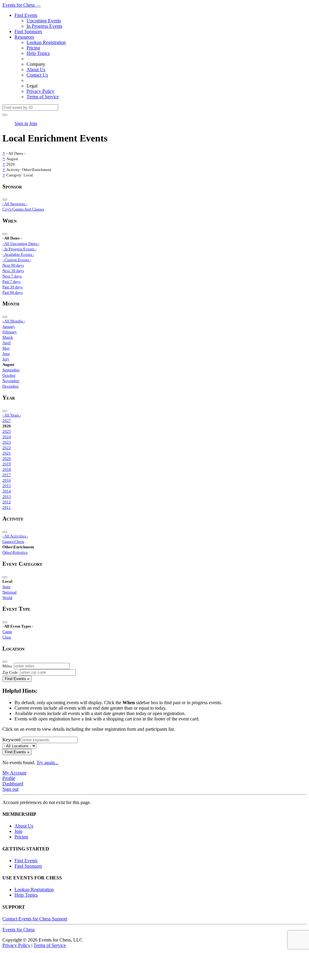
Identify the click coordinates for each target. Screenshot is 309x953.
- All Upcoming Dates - (21, 243)
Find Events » (17, 678)
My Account (14, 772)
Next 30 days (13, 270)
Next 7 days (12, 276)
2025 (6, 431)
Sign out (10, 789)
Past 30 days (12, 287)
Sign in (21, 123)
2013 (6, 496)
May (6, 348)
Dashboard (12, 783)
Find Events (25, 15)
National (9, 592)
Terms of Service (43, 96)
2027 (6, 420)
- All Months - (13, 321)
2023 (6, 442)
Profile (8, 778)
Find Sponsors (28, 31)
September (11, 370)
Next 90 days (13, 265)
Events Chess (18, 929)
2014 (6, 491)
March (7, 337)
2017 (6, 475)
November (10, 380)
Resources (24, 37)
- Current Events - (16, 260)
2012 (6, 502)
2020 (6, 458)
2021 (6, 453)
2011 (6, 507)
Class (6, 637)
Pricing (33, 47)
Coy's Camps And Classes (23, 209)
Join (33, 123)
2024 (6, 437)
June (6, 353)
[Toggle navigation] (38, 7)
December (10, 386)
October (8, 375)
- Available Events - (18, 254)
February (9, 332)
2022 (6, 447)
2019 (6, 464)
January (8, 326)
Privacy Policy (40, 91)
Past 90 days (12, 292)
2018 (6, 469)
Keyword (11, 739)
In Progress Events (44, 26)
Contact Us (37, 75)
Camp (7, 631)
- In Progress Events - (19, 249)
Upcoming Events (44, 20)
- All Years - (11, 415)
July (5, 359)
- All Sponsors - (14, 203)
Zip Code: (10, 672)
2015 (6, 485)
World (7, 597)
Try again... (47, 762)
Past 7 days (11, 281)
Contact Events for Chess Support (34, 918)
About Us (36, 69)
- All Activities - (15, 536)
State (6, 586)
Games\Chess (13, 541)
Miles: (7, 666)
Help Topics (38, 53)
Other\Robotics (14, 552)
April (6, 342)
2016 (6, 480)
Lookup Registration (46, 42)
